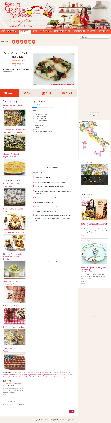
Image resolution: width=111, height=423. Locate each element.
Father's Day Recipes (43, 375)
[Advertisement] (52, 150)
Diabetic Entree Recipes (17, 377)
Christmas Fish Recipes (57, 375)
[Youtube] (25, 42)
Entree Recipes (36, 372)
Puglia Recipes (55, 372)
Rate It (30, 92)
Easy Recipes (64, 372)
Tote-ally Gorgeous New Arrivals (94, 224)
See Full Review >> (8, 395)
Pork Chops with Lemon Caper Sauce (12, 106)
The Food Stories (86, 226)
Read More (84, 236)
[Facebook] (13, 42)
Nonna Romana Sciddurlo (22, 372)
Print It (69, 92)
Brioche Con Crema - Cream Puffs (11, 185)
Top (72, 412)
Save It (11, 93)
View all (83, 283)
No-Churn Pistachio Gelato (13, 327)
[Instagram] (29, 42)
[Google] (21, 42)
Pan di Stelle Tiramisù (11, 305)
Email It (49, 92)
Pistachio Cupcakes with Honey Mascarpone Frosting (12, 256)
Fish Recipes (46, 372)
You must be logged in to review (13, 404)
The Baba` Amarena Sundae (14, 232)
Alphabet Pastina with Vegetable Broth (11, 155)
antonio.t (17, 395)
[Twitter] (17, 42)
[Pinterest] (33, 42)
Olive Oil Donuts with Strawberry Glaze (11, 282)
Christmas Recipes (15, 375)
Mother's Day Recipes (29, 375)
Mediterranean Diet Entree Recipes (55, 377)
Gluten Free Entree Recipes (34, 377)
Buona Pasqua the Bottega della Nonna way (94, 268)
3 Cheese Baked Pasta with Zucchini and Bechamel (14, 130)
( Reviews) (17, 66)
